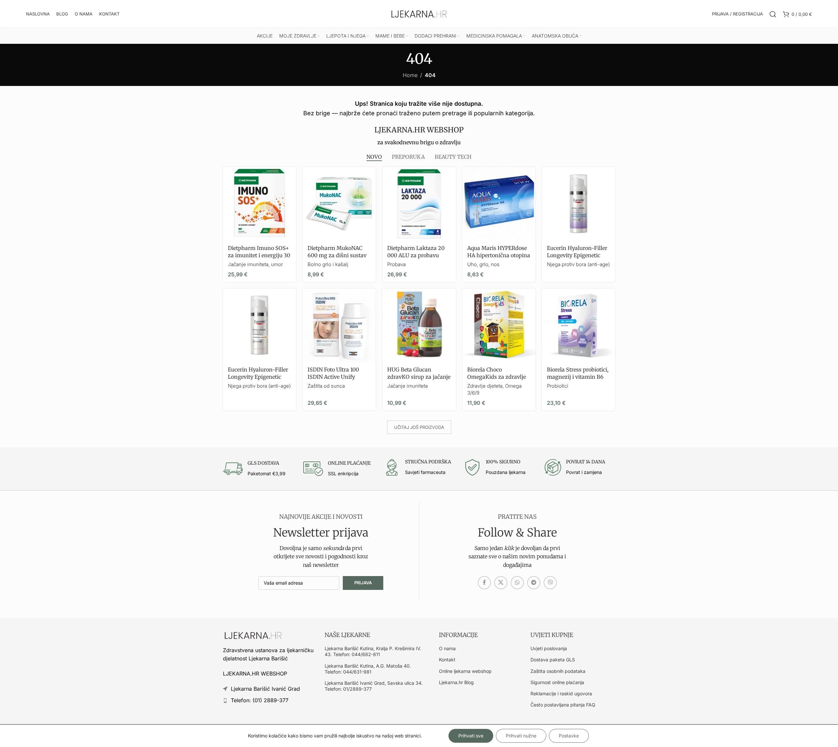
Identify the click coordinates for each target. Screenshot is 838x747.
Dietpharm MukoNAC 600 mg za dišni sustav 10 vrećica (337, 255)
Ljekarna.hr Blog (456, 682)
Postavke (569, 735)
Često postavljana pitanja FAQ (562, 704)
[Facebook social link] (484, 582)
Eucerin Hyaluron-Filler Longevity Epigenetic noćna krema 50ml (577, 255)
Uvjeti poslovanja (548, 648)
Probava (396, 264)
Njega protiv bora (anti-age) (578, 264)
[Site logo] (419, 13)
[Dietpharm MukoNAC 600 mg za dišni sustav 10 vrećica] (339, 203)
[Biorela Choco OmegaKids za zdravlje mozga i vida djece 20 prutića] (498, 325)
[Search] (772, 14)
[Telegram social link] (533, 582)
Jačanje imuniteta (407, 386)
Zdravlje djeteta (484, 386)
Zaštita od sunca (326, 386)
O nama (447, 648)
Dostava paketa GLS (552, 659)
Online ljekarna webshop (465, 671)
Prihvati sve (470, 735)
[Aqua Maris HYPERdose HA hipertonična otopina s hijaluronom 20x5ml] (498, 203)
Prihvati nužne (521, 735)
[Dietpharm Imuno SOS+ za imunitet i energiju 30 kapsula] (259, 203)
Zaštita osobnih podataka (557, 671)
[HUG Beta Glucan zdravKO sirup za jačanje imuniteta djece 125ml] (418, 325)
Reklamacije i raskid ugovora (561, 693)
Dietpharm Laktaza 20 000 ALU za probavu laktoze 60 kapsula (416, 255)
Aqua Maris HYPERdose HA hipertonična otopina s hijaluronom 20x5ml (498, 255)
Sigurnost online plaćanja (557, 682)
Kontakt (447, 659)
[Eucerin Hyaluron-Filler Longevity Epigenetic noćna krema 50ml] (578, 203)
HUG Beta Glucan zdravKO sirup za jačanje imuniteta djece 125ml (418, 377)
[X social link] (500, 582)
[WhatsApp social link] (517, 582)
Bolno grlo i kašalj (328, 264)
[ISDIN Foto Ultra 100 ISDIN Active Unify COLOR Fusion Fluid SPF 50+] (339, 325)
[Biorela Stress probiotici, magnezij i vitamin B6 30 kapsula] (578, 325)
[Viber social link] (550, 582)
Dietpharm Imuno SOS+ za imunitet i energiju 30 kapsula (259, 255)
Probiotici (557, 386)
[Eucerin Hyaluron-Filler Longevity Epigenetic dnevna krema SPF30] (259, 325)
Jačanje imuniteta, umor (255, 264)
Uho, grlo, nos (483, 264)
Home (410, 75)
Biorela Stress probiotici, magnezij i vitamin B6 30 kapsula (577, 377)
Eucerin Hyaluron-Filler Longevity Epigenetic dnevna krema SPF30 (258, 377)
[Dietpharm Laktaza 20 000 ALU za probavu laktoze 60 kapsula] (418, 203)
